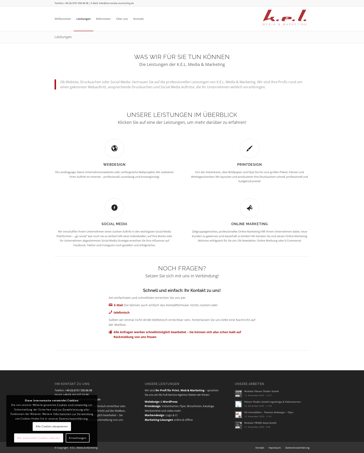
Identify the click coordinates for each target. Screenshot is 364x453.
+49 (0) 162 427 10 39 (75, 395)
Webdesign (114, 165)
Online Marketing (249, 224)
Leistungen (63, 37)
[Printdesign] (249, 148)
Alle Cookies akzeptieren (52, 426)
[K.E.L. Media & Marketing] (284, 19)
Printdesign (249, 165)
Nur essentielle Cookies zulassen (38, 438)
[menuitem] (63, 19)
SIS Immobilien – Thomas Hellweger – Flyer (268, 412)
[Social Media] (114, 208)
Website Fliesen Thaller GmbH (261, 391)
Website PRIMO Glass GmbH (260, 422)
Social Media (114, 224)
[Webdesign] (114, 148)
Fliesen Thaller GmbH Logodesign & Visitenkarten (272, 401)
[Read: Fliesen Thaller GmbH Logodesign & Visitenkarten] (238, 404)
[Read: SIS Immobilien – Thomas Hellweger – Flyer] (238, 414)
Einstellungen (77, 438)
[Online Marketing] (249, 208)
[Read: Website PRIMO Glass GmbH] (238, 425)
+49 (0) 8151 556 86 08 (78, 390)
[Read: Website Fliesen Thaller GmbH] (238, 393)
